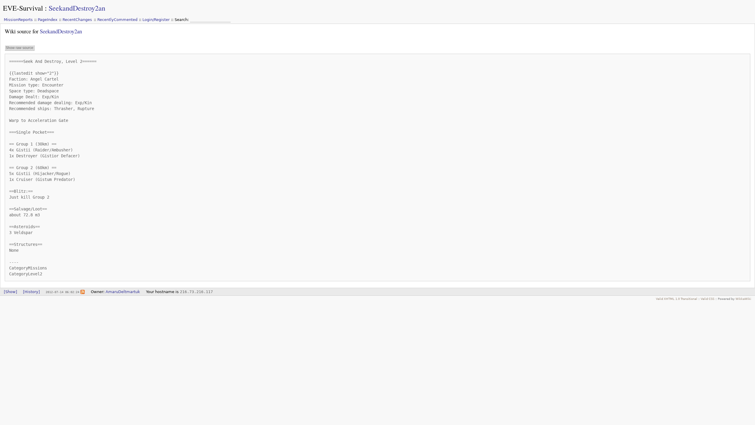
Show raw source (19, 48)
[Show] (10, 292)
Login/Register (156, 19)
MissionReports (18, 19)
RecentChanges (77, 19)
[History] (31, 292)
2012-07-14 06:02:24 (62, 292)
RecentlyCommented (117, 19)
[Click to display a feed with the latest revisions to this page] (83, 292)
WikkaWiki (743, 298)
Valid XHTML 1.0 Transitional (676, 298)
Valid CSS (707, 298)
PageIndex (48, 19)
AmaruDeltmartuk (123, 292)
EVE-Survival (23, 8)
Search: (182, 19)
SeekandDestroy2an (77, 8)
